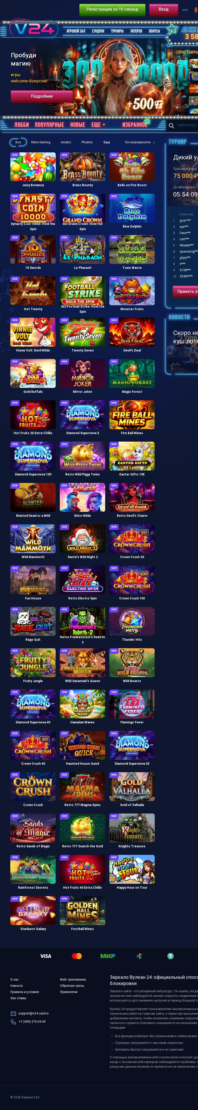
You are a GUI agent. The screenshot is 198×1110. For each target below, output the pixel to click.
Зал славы (18, 998)
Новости (16, 986)
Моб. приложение (73, 979)
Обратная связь (72, 986)
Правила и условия (24, 992)
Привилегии (69, 992)
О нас (14, 979)
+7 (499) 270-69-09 (32, 1021)
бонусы (164, 999)
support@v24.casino (33, 1013)
